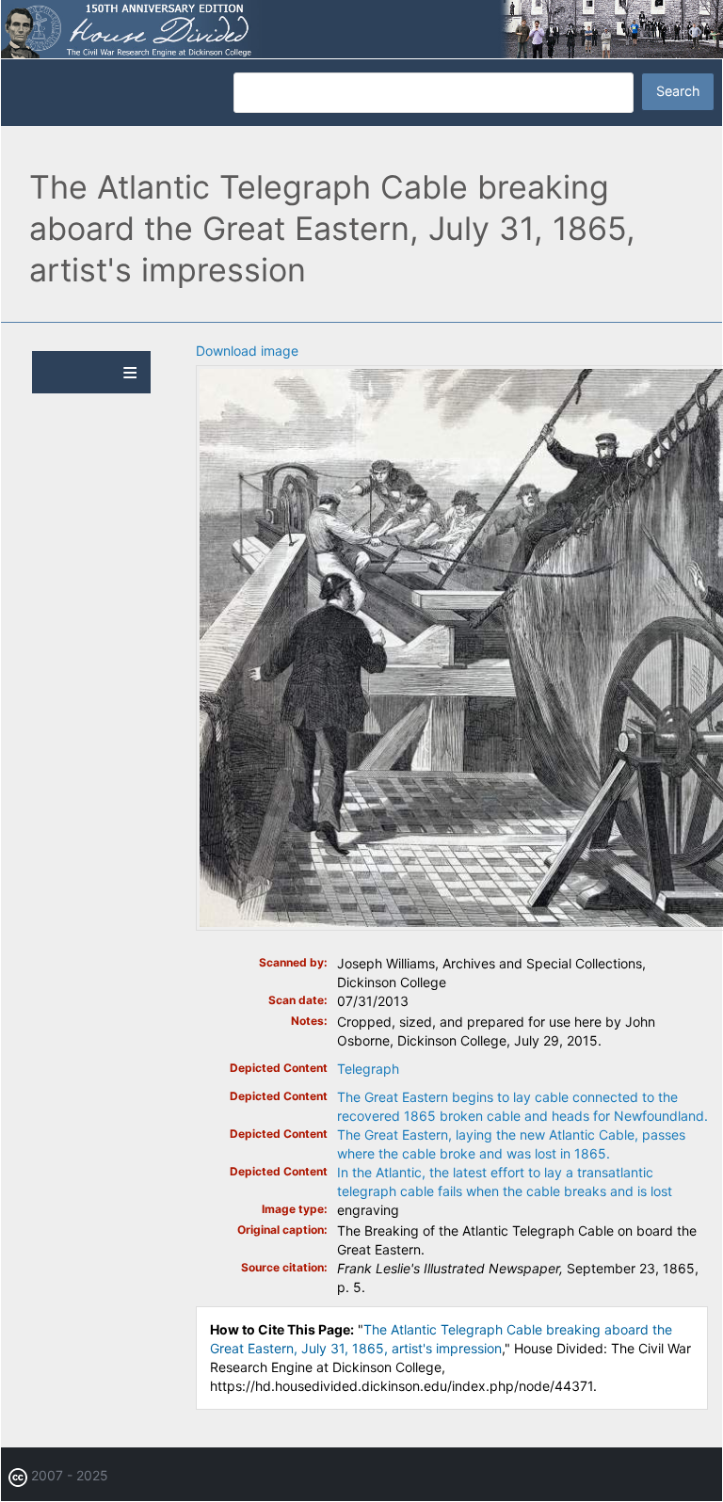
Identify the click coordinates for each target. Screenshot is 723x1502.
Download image (247, 351)
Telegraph (368, 1069)
